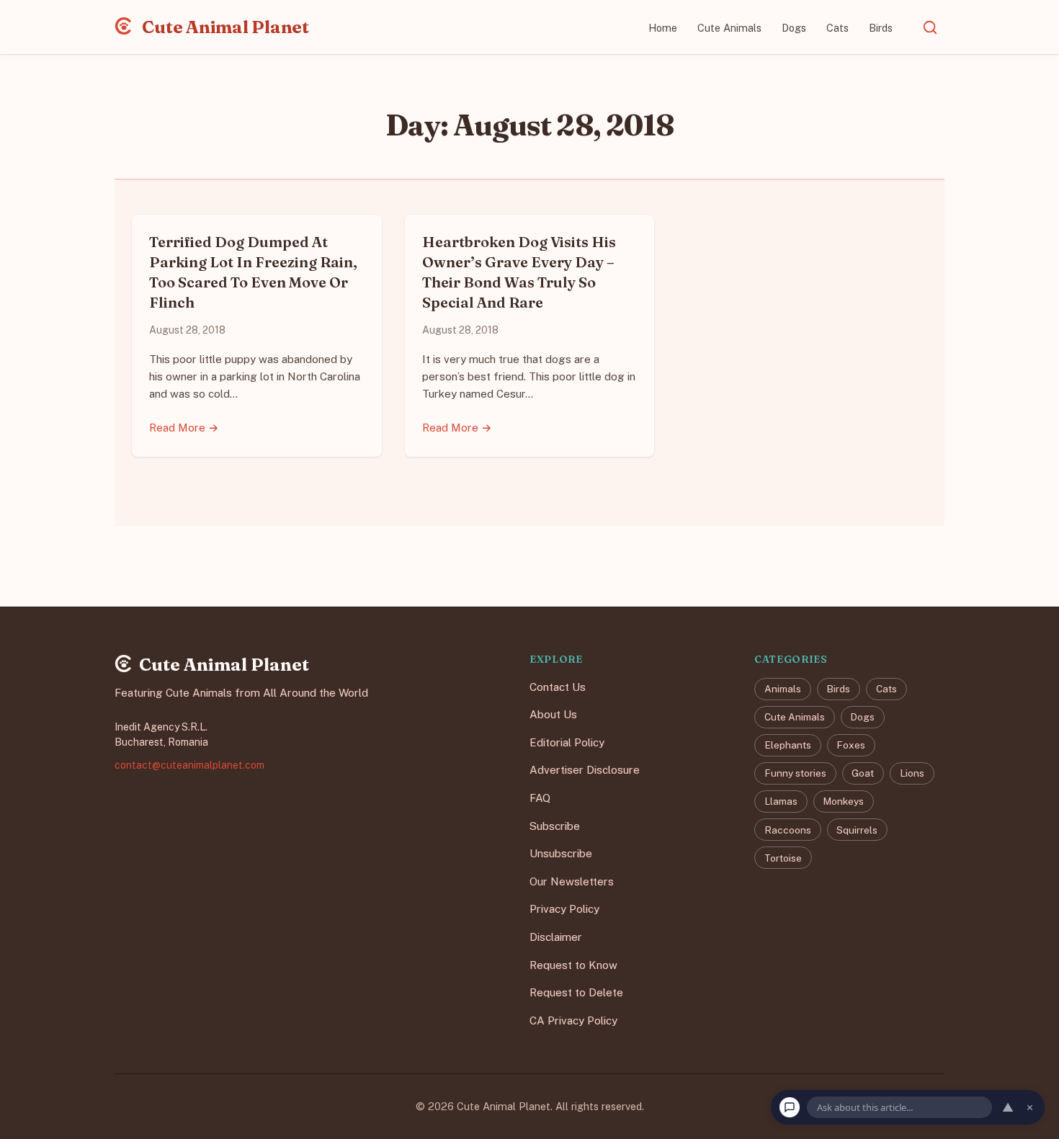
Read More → (184, 427)
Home (662, 28)
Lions (912, 774)
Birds (881, 28)
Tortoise (783, 858)
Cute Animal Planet (224, 27)
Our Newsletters (572, 881)
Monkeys (843, 802)
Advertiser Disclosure (585, 770)
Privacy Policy (564, 909)
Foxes (850, 745)
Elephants (787, 745)
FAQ (540, 798)
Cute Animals (729, 28)
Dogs (794, 28)
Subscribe (555, 826)
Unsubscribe (561, 854)
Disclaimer (556, 937)
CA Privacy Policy (573, 1020)
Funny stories (795, 774)
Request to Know (573, 965)
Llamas (780, 802)
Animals (782, 689)
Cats (837, 28)
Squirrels (856, 830)
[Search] (930, 27)
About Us (553, 715)
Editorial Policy (567, 742)
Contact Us (558, 687)
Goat (863, 774)
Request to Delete (576, 993)
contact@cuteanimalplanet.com (189, 765)
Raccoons (787, 830)
